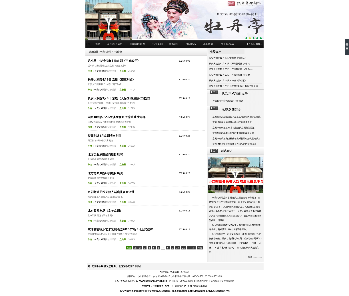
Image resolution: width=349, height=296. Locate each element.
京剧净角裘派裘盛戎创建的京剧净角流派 (232, 122)
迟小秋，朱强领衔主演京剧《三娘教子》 (114, 60)
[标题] (261, 38)
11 (183, 248)
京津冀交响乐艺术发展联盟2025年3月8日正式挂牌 (120, 229)
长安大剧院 (105, 51)
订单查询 (208, 44)
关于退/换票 (227, 44)
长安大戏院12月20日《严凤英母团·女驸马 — (230, 63)
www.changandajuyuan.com (153, 281)
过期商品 (191, 44)
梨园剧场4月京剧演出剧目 (104, 135)
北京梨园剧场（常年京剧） (105, 210)
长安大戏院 (99, 71)
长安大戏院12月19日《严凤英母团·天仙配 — (230, 75)
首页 (98, 44)
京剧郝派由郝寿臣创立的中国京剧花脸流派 (233, 133)
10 (177, 248)
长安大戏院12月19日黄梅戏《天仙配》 (228, 80)
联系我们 (174, 44)
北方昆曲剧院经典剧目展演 (105, 154)
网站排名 (178, 286)
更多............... (254, 256)
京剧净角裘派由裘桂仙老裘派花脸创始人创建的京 (236, 138)
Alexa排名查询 (200, 286)
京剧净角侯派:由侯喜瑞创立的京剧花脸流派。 (234, 127)
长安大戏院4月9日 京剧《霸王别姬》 (111, 79)
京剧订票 (128, 266)
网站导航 (164, 272)
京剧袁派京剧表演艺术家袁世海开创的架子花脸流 (236, 116)
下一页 (191, 248)
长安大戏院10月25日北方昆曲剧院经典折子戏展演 (233, 86)
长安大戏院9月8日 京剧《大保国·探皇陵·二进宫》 (120, 98)
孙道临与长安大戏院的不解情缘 (227, 100)
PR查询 (188, 286)
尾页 (200, 248)
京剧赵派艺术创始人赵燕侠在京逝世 (111, 191)
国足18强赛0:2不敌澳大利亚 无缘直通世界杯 (116, 117)
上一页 (137, 248)
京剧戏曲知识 (137, 44)
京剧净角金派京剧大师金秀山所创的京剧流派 (234, 144)
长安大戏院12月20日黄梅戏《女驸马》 (228, 58)
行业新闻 (158, 44)
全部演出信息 (114, 44)
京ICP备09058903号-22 (127, 281)
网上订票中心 (94, 266)
